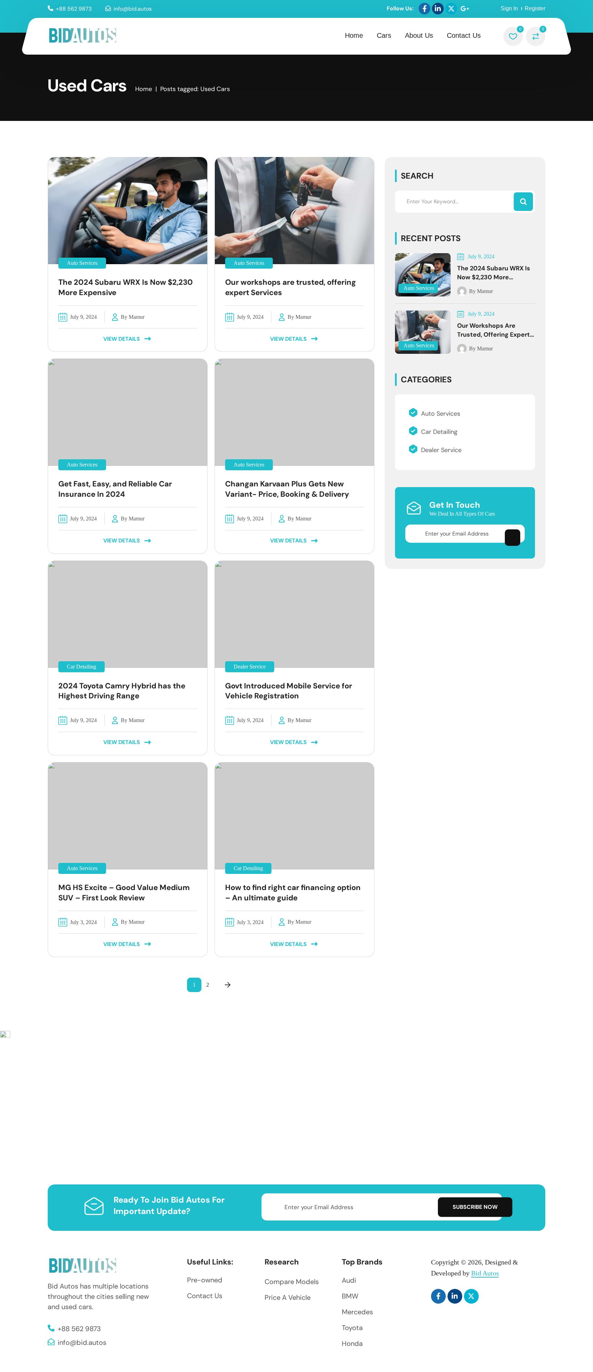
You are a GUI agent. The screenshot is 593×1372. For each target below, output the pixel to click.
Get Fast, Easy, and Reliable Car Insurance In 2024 (115, 489)
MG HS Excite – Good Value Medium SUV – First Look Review (124, 892)
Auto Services (82, 263)
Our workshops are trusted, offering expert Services (290, 287)
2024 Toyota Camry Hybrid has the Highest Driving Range (121, 691)
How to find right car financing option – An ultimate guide (293, 892)
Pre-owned (204, 1279)
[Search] (523, 201)
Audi (349, 1280)
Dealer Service (250, 667)
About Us (419, 35)
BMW (350, 1296)
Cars (384, 35)
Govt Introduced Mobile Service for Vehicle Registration (288, 691)
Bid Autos (485, 1273)
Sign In (509, 8)
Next (228, 985)
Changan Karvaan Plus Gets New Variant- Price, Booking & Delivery (287, 489)
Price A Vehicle (288, 1297)
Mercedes (357, 1311)
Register (535, 8)
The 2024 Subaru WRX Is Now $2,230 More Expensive (125, 287)
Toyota (352, 1327)
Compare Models (292, 1281)
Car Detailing (81, 667)
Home (354, 35)
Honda (352, 1343)
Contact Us (464, 35)
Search (417, 175)
